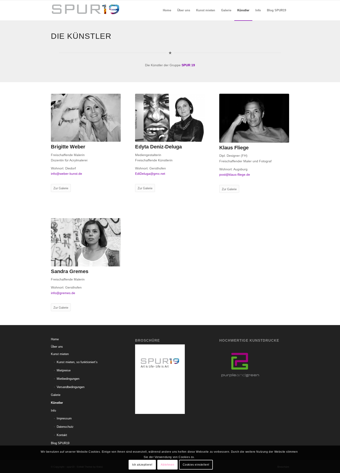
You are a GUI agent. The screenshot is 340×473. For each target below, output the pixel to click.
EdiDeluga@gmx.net (150, 173)
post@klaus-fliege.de (234, 174)
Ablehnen (167, 464)
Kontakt (62, 435)
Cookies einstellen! (196, 464)
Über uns (57, 346)
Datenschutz (65, 426)
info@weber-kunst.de (66, 173)
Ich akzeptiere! (142, 464)
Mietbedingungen (68, 378)
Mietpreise (64, 370)
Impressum (64, 418)
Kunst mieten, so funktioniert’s (77, 362)
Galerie (55, 395)
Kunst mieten (60, 354)
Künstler (57, 402)
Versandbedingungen (70, 387)
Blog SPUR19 (60, 443)
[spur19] (85, 10)
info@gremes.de (63, 293)
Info (53, 410)
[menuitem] (167, 10)
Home (55, 339)
